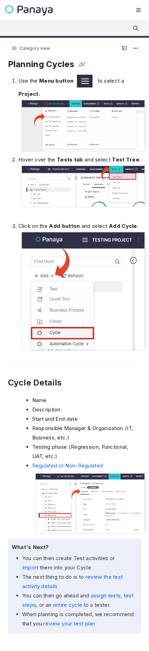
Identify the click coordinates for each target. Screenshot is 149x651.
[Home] (29, 10)
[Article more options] (135, 48)
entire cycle (67, 605)
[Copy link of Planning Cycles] (81, 64)
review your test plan (69, 623)
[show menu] (138, 10)
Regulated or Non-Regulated (67, 465)
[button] (133, 634)
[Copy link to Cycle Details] (72, 383)
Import (31, 567)
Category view (34, 48)
